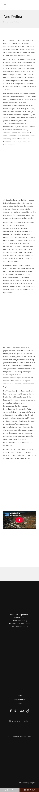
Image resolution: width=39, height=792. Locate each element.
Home (5, 22)
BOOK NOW (29, 790)
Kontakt (19, 696)
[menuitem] (33, 3)
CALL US (11, 790)
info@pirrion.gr (21, 620)
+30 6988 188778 (21, 627)
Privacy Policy (19, 699)
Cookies (19, 703)
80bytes (32, 782)
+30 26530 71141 (23, 624)
